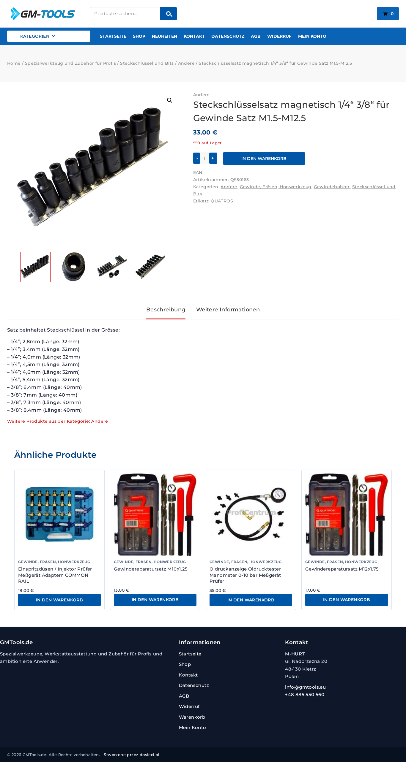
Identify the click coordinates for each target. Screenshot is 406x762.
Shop (139, 36)
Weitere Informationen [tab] (228, 309)
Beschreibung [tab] (165, 309)
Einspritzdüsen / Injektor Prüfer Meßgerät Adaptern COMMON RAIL (55, 575)
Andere (201, 94)
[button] (169, 100)
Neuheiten (164, 36)
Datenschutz (227, 36)
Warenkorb (192, 717)
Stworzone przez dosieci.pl (131, 754)
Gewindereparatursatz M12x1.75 (342, 569)
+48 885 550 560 (304, 694)
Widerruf (279, 36)
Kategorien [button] (34, 36)
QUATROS (222, 201)
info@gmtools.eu (305, 687)
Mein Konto (312, 36)
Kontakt (194, 36)
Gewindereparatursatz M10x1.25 (151, 569)
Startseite (113, 36)
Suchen (168, 13)
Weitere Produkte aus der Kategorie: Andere (57, 421)
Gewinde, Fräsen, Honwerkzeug (275, 186)
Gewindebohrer (332, 186)
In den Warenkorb (264, 158)
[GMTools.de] (44, 13)
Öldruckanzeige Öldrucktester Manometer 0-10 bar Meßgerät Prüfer (245, 575)
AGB (256, 36)
